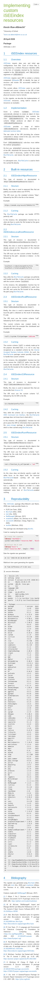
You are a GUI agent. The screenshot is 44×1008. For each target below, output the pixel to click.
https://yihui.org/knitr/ (22, 979)
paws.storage (11, 425)
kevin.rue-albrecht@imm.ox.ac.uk (15, 35)
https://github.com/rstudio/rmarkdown (24, 901)
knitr (7, 514)
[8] (4, 975)
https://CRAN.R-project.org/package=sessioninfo (20, 971)
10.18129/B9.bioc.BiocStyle (13, 921)
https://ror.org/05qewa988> (13, 934)
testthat (8, 525)
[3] (4, 915)
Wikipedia (15, 80)
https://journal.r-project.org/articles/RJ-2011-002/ (20, 959)
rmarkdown (9, 518)
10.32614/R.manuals (25, 936)
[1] (4, 896)
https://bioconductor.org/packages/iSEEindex (19, 951)
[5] (4, 942)
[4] (4, 927)
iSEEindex (7, 63)
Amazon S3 (19, 390)
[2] (4, 904)
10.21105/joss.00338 (10, 911)
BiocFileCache (8, 155)
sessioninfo (10, 521)
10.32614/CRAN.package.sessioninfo (16, 969)
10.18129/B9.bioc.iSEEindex (13, 948)
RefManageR (10, 516)
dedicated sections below (12, 131)
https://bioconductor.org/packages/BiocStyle (19, 924)
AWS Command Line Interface (14, 415)
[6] (4, 954)
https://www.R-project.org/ (12, 938)
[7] (4, 962)
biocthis (30, 529)
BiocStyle (9, 512)
